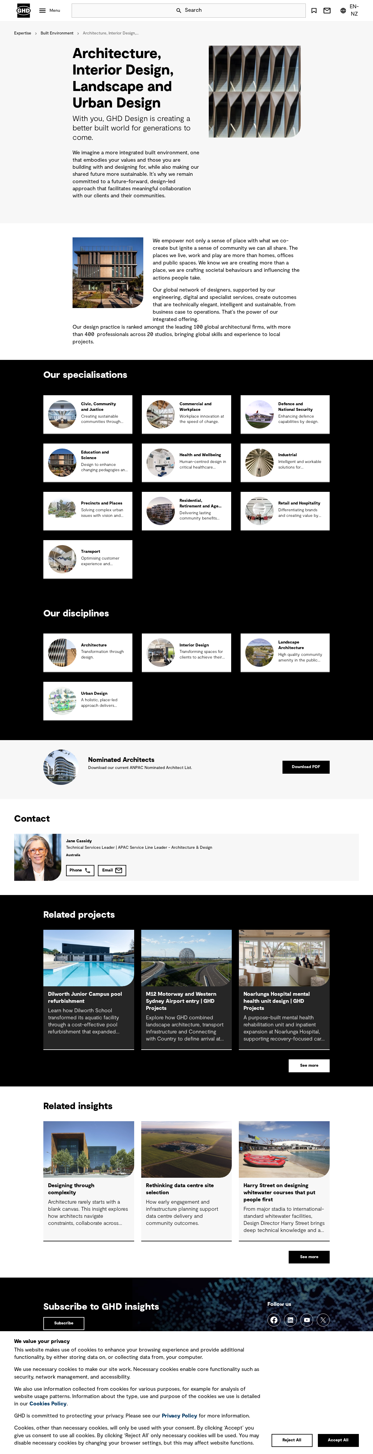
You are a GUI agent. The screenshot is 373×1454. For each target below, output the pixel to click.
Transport (90, 552)
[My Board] (314, 11)
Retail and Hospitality (299, 503)
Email (107, 870)
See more (309, 1065)
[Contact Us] (327, 11)
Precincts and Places (101, 503)
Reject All (291, 1440)
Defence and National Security (295, 407)
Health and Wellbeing (200, 455)
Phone (76, 870)
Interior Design (194, 645)
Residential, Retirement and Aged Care (200, 506)
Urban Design (94, 694)
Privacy (179, 1416)
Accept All (338, 1440)
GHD (24, 11)
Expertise (22, 33)
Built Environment (57, 33)
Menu (55, 11)
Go (299, 11)
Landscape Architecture (291, 645)
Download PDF (306, 767)
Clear (284, 11)
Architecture (94, 645)
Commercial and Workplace (195, 407)
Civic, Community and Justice (98, 407)
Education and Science (95, 455)
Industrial (287, 455)
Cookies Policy (48, 1404)
